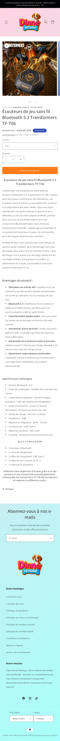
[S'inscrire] (50, 538)
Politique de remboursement (20, 624)
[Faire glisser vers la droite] (36, 101)
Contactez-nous (14, 596)
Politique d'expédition (17, 610)
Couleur (5, 139)
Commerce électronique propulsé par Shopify (39, 735)
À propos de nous (15, 603)
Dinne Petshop (15, 735)
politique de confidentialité (20, 631)
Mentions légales (14, 645)
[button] (6, 22)
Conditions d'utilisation (18, 638)
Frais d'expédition (8, 135)
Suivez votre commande (18, 652)
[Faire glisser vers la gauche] (23, 101)
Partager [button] (9, 489)
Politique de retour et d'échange (22, 617)
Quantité (6, 153)
